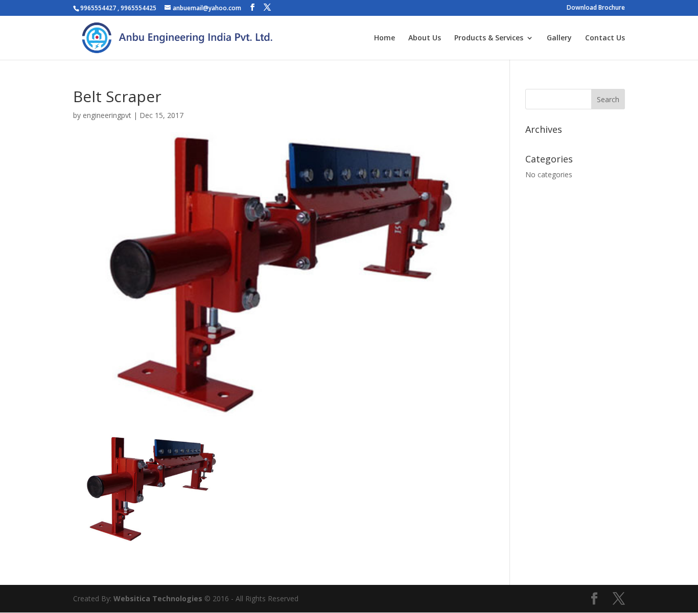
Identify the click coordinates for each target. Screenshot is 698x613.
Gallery (559, 38)
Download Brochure (596, 8)
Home (384, 38)
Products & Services (488, 38)
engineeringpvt (107, 115)
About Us (424, 38)
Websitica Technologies (157, 598)
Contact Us (605, 38)
